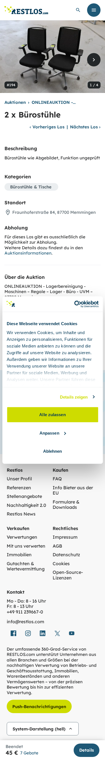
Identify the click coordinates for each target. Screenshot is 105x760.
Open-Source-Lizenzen (68, 575)
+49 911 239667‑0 (25, 612)
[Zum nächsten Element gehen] (94, 59)
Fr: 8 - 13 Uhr (20, 606)
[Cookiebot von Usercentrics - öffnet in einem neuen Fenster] (75, 304)
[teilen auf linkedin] (42, 633)
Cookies (61, 563)
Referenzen (19, 487)
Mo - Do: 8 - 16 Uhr (26, 601)
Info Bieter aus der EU (73, 490)
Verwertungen (22, 537)
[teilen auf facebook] (13, 633)
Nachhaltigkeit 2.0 (26, 505)
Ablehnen (52, 451)
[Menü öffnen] (94, 10)
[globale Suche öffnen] (78, 10)
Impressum (65, 537)
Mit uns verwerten (26, 546)
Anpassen (49, 432)
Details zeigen (74, 396)
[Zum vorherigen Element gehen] (11, 59)
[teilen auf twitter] (57, 633)
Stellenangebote (24, 496)
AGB (57, 546)
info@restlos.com (25, 621)
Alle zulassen (52, 414)
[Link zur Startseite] (26, 10)
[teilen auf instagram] (28, 633)
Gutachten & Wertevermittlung (26, 566)
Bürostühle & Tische (31, 187)
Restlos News (21, 514)
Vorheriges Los (47, 127)
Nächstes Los (85, 127)
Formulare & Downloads (66, 504)
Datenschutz (66, 554)
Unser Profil (19, 478)
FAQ (57, 478)
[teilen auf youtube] (71, 633)
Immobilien (19, 554)
